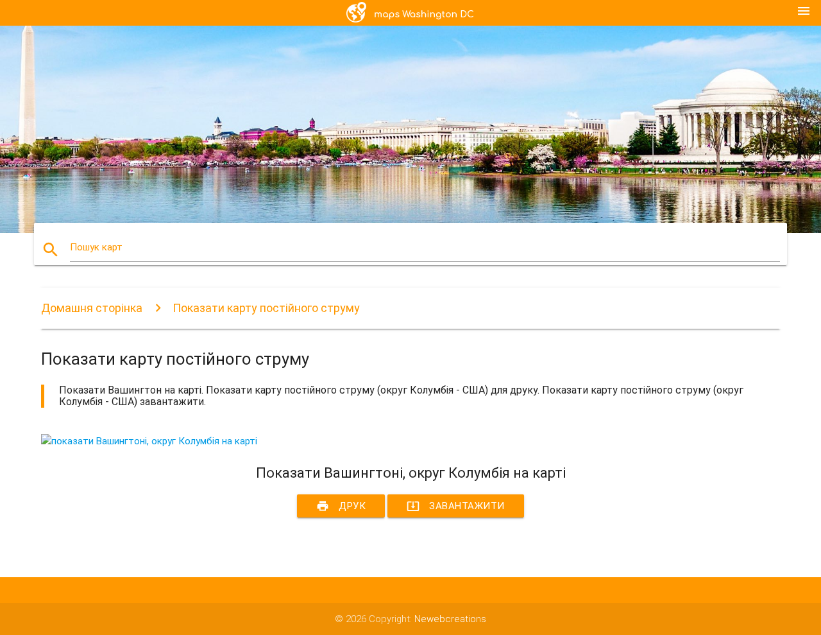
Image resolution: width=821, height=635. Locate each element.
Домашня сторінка (91, 308)
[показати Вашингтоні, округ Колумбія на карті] (149, 441)
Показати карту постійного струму (266, 308)
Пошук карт (96, 247)
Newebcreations (450, 619)
